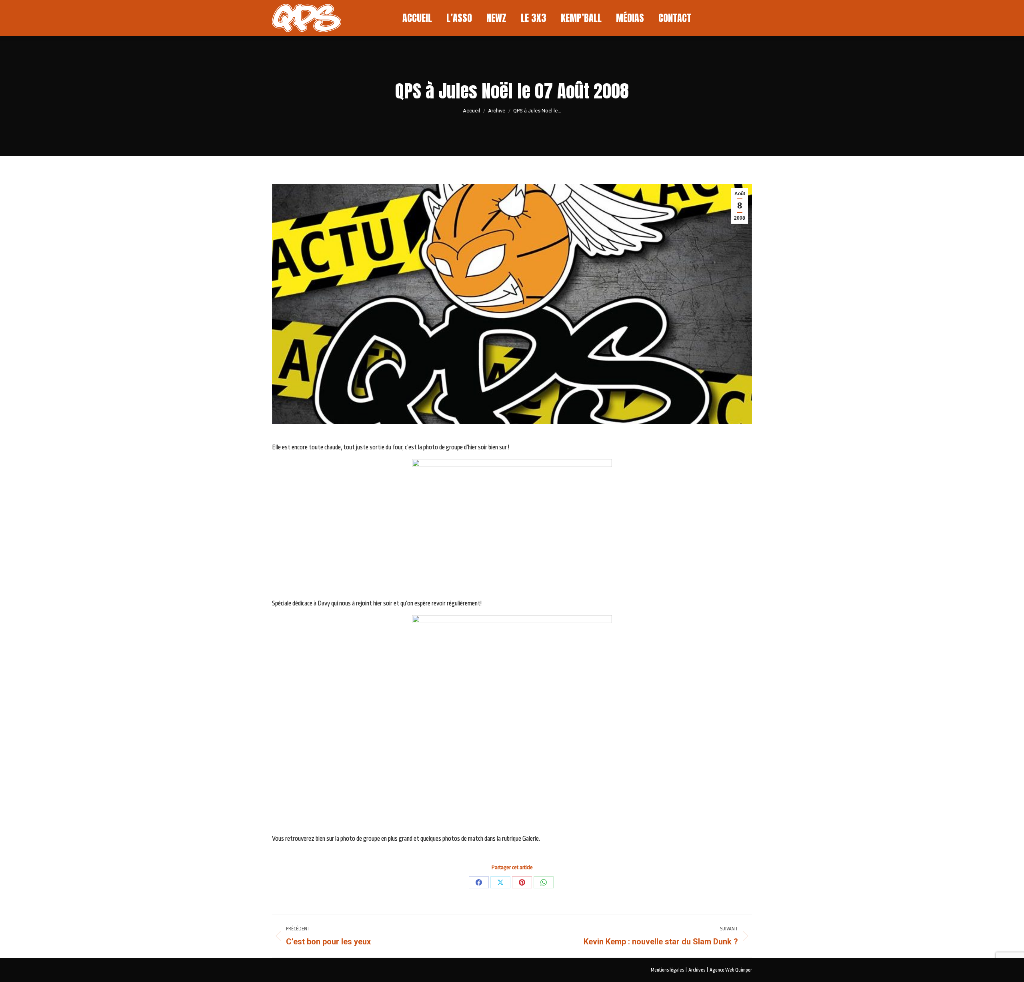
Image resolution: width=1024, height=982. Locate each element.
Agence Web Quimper (731, 970)
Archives (696, 970)
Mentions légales (667, 970)
